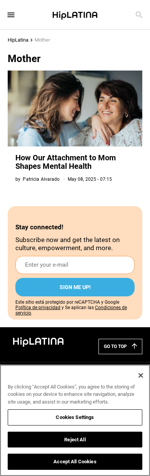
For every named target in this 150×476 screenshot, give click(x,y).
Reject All (74, 439)
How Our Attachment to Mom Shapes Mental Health (65, 162)
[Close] (140, 375)
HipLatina (18, 40)
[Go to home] (38, 341)
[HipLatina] (75, 14)
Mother (42, 40)
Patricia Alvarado (41, 179)
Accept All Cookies (74, 461)
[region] (75, 420)
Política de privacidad (37, 307)
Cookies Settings (75, 417)
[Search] (139, 15)
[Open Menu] (11, 15)
